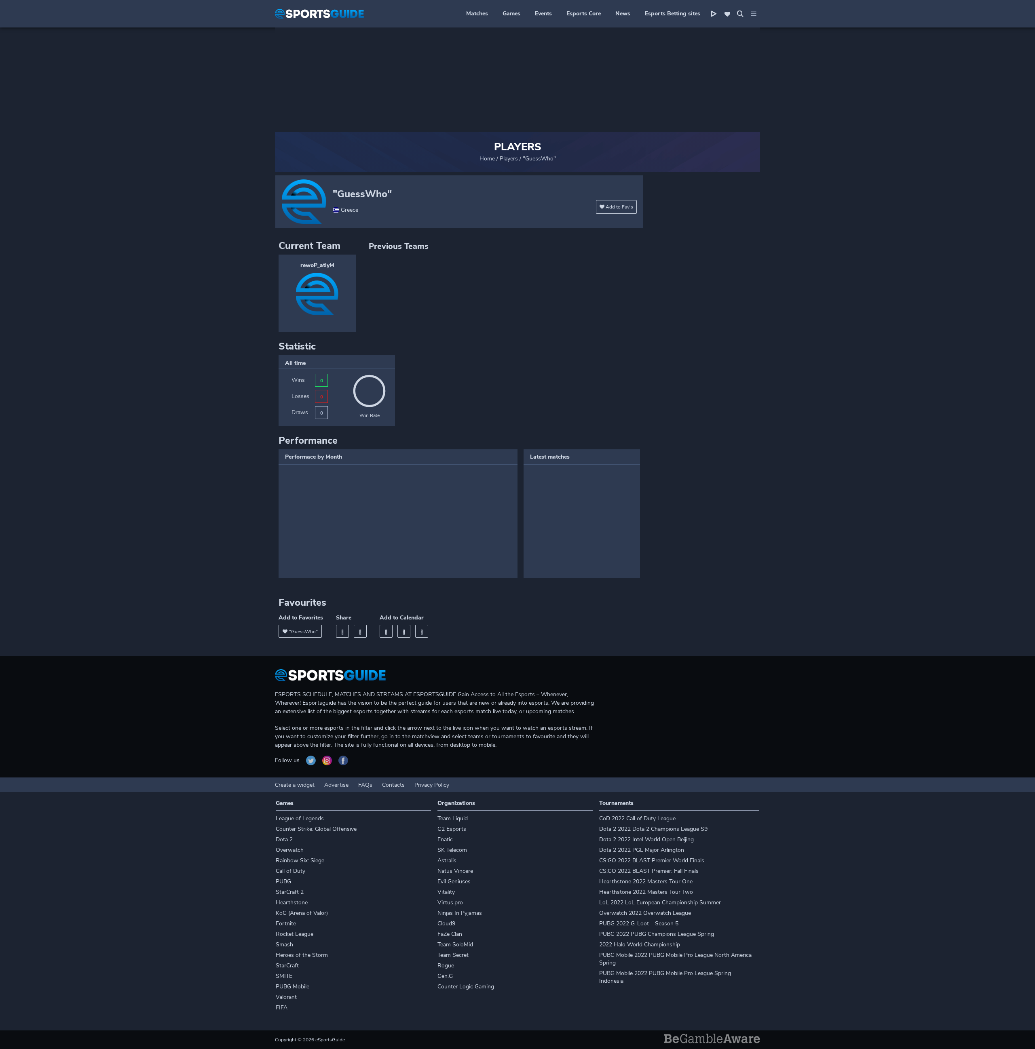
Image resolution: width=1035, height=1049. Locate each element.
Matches (477, 13)
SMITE (284, 976)
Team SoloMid (455, 944)
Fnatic (445, 839)
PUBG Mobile (292, 986)
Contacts (393, 785)
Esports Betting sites (672, 13)
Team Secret (453, 955)
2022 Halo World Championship (639, 944)
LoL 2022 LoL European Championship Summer (660, 902)
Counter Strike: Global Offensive (316, 829)
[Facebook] (342, 631)
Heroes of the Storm (302, 955)
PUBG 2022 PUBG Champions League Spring (656, 934)
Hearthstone (292, 902)
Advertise (336, 785)
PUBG (283, 881)
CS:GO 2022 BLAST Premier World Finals (651, 860)
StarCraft (287, 965)
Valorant (286, 997)
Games (511, 13)
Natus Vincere (455, 871)
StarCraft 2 (290, 892)
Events (543, 13)
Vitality (446, 892)
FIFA (281, 1007)
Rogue (445, 965)
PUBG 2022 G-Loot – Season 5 (638, 923)
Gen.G (445, 976)
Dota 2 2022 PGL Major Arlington (641, 850)
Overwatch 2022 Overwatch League (645, 913)
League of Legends (300, 818)
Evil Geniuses (454, 881)
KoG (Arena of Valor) (302, 913)
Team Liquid (452, 818)
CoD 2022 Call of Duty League (637, 818)
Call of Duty (290, 871)
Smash (284, 944)
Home (487, 158)
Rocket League (294, 934)
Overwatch (290, 850)
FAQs (365, 785)
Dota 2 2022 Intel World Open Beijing (646, 839)
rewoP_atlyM (317, 265)
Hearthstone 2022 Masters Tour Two (646, 892)
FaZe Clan (449, 934)
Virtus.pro (450, 902)
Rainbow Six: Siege (300, 860)
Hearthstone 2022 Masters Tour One (646, 881)
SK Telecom (452, 850)
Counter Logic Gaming (465, 986)
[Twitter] (360, 631)
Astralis (446, 860)
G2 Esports (451, 829)
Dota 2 (284, 839)
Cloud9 (446, 923)
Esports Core (583, 13)
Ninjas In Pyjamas (459, 913)
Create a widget (295, 785)
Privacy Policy (431, 785)
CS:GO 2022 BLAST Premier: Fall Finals (649, 871)
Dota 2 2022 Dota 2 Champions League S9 (653, 829)
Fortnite (286, 923)
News (622, 13)
